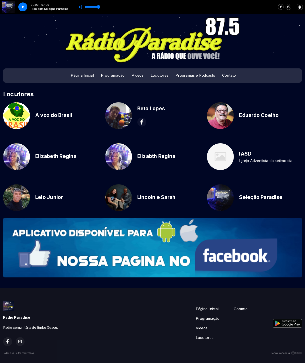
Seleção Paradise (260, 197)
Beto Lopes (151, 108)
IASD (245, 154)
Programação (113, 75)
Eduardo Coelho (259, 115)
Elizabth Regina (156, 156)
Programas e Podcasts (195, 75)
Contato (229, 75)
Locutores (159, 75)
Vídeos (137, 75)
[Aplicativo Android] (300, 7)
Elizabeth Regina (56, 156)
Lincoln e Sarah (156, 197)
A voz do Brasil (53, 115)
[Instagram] (288, 7)
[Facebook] (281, 7)
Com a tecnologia (280, 353)
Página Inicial (82, 75)
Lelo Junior (49, 197)
